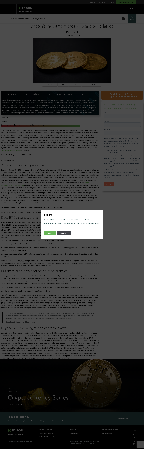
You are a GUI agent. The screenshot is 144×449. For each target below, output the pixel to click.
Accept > (50, 233)
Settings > (63, 233)
